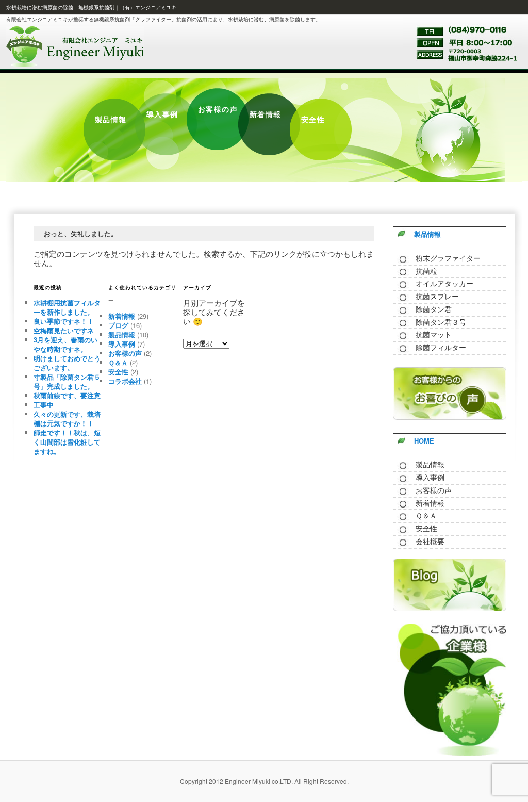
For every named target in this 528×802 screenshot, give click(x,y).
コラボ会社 (125, 381)
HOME (424, 441)
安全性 (118, 372)
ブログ (118, 325)
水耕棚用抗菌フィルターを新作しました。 (67, 307)
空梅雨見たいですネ (64, 330)
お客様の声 (125, 353)
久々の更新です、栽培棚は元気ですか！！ (67, 418)
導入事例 (121, 344)
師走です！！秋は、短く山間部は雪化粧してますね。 (67, 442)
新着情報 (121, 316)
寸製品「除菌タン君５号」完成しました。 (67, 381)
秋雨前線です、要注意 (67, 395)
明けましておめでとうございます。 (67, 362)
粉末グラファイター (448, 258)
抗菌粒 (426, 271)
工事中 (44, 405)
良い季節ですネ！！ (64, 321)
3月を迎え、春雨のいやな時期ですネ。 (65, 344)
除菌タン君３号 (441, 322)
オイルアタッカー (444, 284)
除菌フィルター (441, 347)
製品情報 (121, 334)
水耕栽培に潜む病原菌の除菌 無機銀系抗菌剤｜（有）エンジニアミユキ (91, 7)
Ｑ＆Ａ (118, 362)
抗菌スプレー (437, 296)
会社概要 (430, 541)
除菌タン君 (434, 309)
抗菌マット (434, 335)
